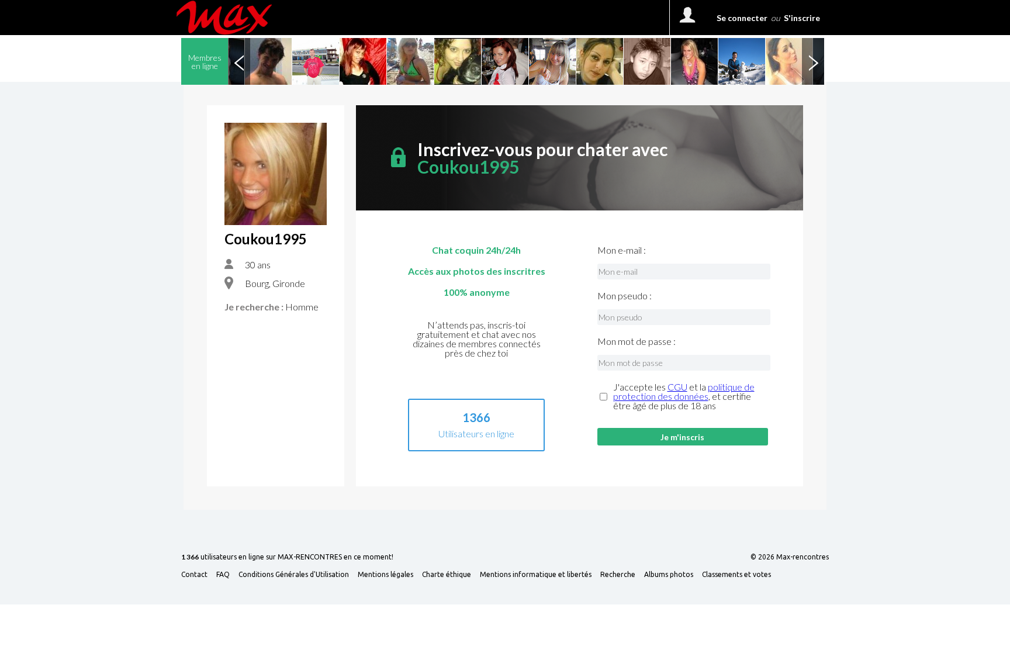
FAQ (223, 574)
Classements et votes (736, 574)
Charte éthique (446, 574)
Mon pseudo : (624, 295)
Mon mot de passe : (636, 341)
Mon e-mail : (621, 250)
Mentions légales (385, 574)
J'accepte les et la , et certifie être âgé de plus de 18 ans (684, 396)
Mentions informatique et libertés (536, 574)
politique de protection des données (684, 391)
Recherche (617, 574)
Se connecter (742, 18)
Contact (194, 574)
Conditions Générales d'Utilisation (293, 574)
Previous (239, 61)
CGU (677, 386)
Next (813, 61)
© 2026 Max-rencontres (789, 557)
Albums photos (668, 574)
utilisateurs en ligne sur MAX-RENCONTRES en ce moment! (287, 557)
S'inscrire (802, 18)
